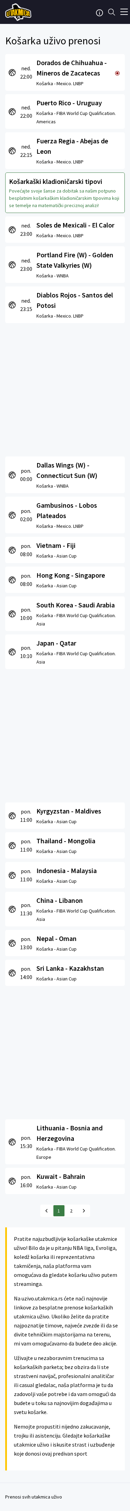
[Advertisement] (65, 388)
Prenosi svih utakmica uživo (33, 1497)
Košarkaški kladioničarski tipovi (55, 181)
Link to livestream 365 (19, 12)
